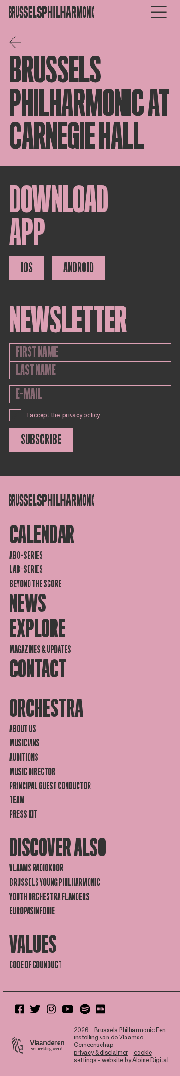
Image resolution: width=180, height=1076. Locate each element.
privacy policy (81, 415)
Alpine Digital (150, 1060)
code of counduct (35, 964)
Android (78, 268)
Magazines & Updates (40, 649)
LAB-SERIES (26, 569)
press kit (23, 814)
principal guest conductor (50, 786)
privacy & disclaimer (101, 1053)
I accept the (63, 415)
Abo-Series (26, 555)
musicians (24, 743)
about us (22, 728)
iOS (27, 268)
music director (32, 771)
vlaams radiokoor (36, 868)
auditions (23, 757)
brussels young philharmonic (54, 882)
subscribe (41, 439)
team (16, 800)
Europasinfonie (32, 911)
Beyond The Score (35, 583)
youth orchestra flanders (49, 896)
